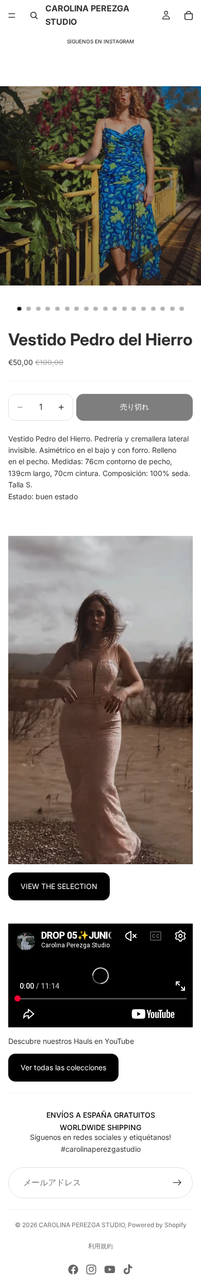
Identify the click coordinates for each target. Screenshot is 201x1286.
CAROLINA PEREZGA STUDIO (82, 1225)
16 (162, 308)
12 (124, 308)
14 (143, 308)
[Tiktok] (128, 1269)
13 (134, 308)
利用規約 (100, 1246)
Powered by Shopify (157, 1225)
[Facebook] (73, 1269)
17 (172, 308)
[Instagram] (91, 1269)
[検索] (34, 15)
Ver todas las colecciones (63, 1067)
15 (153, 308)
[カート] (188, 15)
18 (182, 308)
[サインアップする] (177, 1183)
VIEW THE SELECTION (59, 886)
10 (105, 308)
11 (115, 308)
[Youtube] (110, 1269)
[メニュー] (12, 15)
